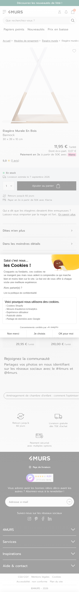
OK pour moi (66, 333)
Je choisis (39, 333)
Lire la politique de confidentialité (20, 293)
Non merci (13, 333)
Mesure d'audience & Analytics (22, 309)
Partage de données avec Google (23, 319)
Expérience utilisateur (17, 312)
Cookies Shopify (15, 305)
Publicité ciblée (14, 315)
